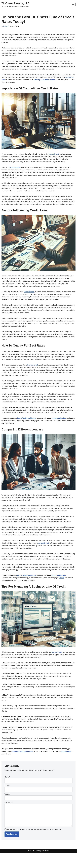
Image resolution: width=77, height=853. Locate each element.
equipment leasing (59, 418)
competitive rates (15, 167)
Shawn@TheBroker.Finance (44, 80)
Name (7, 777)
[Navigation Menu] (73, 4)
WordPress (45, 851)
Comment (8, 802)
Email (7, 785)
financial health (54, 154)
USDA (61, 578)
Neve (29, 851)
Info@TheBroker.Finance (26, 418)
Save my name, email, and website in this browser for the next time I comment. (33, 829)
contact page (66, 751)
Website (7, 794)
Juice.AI (5, 26)
